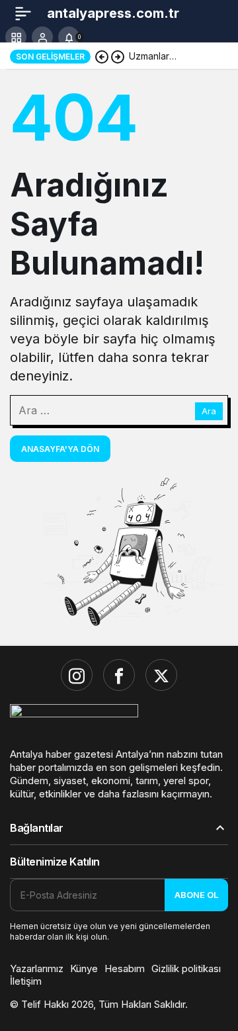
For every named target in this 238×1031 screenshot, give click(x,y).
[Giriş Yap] (42, 37)
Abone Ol (196, 894)
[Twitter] (161, 675)
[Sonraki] (118, 56)
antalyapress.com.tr (113, 13)
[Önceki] (102, 56)
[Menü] (23, 13)
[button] (15, 37)
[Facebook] (119, 675)
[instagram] (77, 675)
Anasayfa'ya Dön (60, 449)
